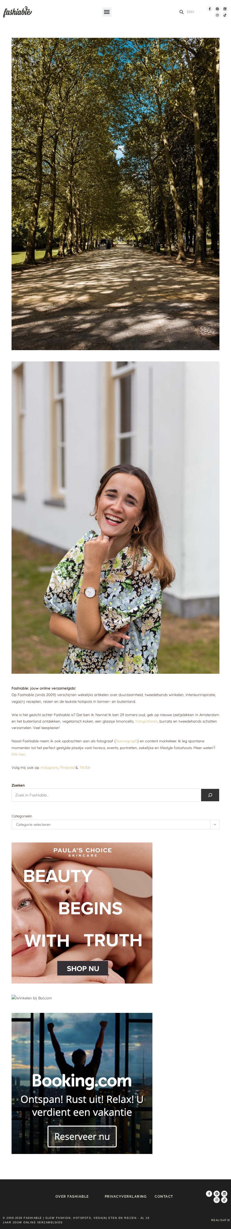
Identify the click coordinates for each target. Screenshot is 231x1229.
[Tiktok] (225, 15)
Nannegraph (126, 741)
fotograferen (146, 721)
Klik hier (18, 754)
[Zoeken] (210, 795)
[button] (107, 12)
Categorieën (22, 816)
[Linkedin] (225, 9)
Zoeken (18, 785)
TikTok (84, 767)
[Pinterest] (217, 9)
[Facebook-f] (210, 9)
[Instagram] (217, 15)
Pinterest (67, 767)
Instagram (49, 767)
